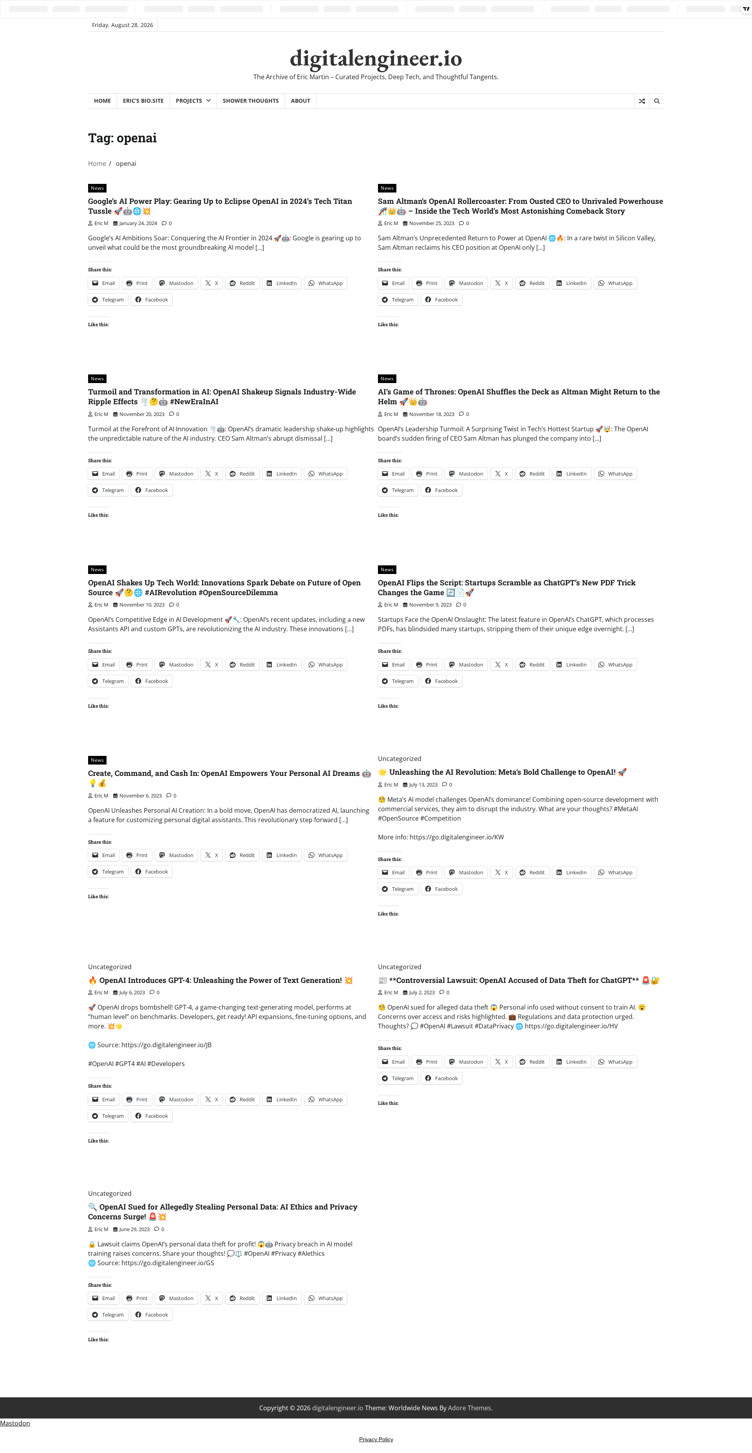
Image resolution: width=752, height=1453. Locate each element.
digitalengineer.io (376, 57)
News (97, 188)
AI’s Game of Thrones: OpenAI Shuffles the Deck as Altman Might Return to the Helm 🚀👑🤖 (519, 396)
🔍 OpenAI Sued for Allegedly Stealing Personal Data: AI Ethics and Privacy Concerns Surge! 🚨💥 (223, 1211)
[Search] (656, 101)
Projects (189, 100)
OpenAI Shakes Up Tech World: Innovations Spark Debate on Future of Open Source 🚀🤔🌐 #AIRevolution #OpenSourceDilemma (224, 587)
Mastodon (15, 1423)
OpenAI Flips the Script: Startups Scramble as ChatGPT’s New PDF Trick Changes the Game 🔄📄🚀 (507, 587)
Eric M (101, 223)
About (300, 100)
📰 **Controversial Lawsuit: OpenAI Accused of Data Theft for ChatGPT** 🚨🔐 (519, 980)
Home (102, 100)
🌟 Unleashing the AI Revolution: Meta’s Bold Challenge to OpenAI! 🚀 (502, 772)
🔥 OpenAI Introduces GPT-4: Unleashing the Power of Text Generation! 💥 (220, 980)
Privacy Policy (376, 1439)
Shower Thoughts (251, 100)
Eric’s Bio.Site (143, 100)
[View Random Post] (641, 101)
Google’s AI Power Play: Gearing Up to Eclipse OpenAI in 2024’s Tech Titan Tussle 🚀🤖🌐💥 (220, 206)
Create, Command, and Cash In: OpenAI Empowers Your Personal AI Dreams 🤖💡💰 (229, 778)
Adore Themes (469, 1408)
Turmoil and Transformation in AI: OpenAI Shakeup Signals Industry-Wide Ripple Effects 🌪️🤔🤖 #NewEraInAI (222, 396)
